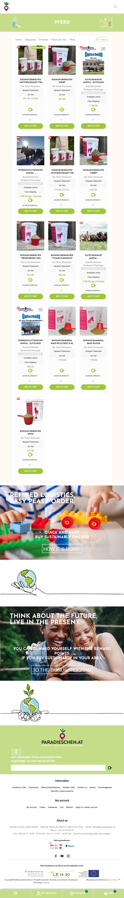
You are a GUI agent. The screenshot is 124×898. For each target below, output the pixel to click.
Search (92, 787)
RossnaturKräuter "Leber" (93, 171)
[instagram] (68, 856)
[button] (15, 893)
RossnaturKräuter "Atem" (30, 432)
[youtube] (62, 856)
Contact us (82, 787)
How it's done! (62, 548)
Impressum (33, 787)
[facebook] (56, 856)
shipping (45, 882)
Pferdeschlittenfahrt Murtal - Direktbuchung (30, 171)
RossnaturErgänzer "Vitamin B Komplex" (62, 256)
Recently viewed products (62, 790)
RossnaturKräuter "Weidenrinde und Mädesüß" (30, 257)
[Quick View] (62, 61)
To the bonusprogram (62, 669)
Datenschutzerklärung (50, 787)
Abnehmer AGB (19, 787)
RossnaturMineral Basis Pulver (93, 342)
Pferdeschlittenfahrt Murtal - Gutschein (30, 342)
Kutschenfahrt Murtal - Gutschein (93, 81)
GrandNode (113, 879)
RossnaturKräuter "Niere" (62, 81)
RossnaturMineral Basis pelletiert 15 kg (62, 342)
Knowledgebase (105, 787)
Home (19, 39)
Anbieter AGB (69, 787)
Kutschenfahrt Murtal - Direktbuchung (93, 257)
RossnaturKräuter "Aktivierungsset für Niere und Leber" (30, 81)
